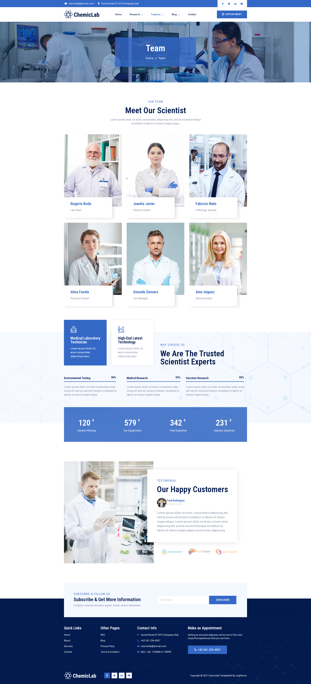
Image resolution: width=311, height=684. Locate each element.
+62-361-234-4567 (209, 649)
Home (118, 14)
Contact (192, 14)
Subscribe (223, 599)
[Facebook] (107, 675)
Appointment (233, 14)
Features (156, 14)
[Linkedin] (122, 675)
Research (135, 14)
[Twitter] (114, 675)
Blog (174, 14)
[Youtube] (129, 675)
